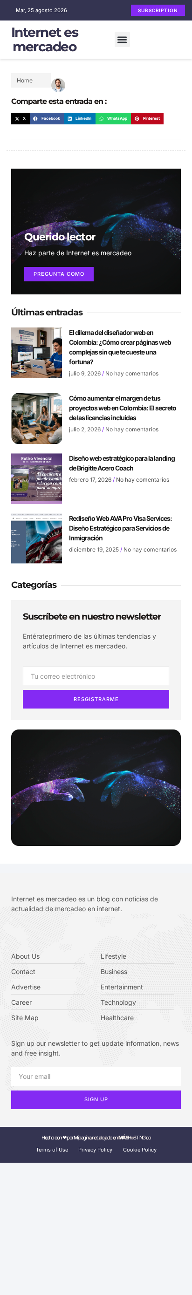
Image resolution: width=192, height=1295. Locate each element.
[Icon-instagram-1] (42, 932)
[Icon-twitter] (28, 932)
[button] (122, 39)
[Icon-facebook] (14, 932)
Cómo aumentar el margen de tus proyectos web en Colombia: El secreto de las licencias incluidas (122, 408)
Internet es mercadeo (44, 39)
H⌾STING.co (134, 1137)
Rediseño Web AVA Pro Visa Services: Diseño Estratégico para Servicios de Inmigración (120, 528)
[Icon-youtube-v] (56, 932)
